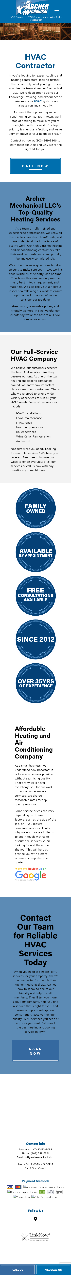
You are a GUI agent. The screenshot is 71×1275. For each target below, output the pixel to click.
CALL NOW (35, 165)
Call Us (17, 1270)
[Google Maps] (35, 1219)
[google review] (31, 874)
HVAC (38, 101)
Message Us (53, 1270)
